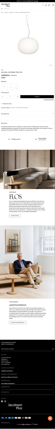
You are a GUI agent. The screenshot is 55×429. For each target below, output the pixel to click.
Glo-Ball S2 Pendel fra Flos (24, 12)
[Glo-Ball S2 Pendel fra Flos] (16, 87)
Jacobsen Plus (7, 422)
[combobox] (27, 8)
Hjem (2, 12)
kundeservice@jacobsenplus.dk (9, 377)
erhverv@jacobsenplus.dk (8, 383)
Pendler (16, 12)
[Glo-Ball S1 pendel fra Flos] (10, 87)
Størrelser (3, 81)
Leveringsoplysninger (49, 99)
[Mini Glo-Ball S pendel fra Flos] (4, 87)
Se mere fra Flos (15, 215)
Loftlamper (11, 12)
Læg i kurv (37, 96)
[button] (49, 5)
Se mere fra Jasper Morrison (17, 322)
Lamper (6, 12)
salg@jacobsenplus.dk (7, 370)
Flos (2, 69)
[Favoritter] (43, 5)
